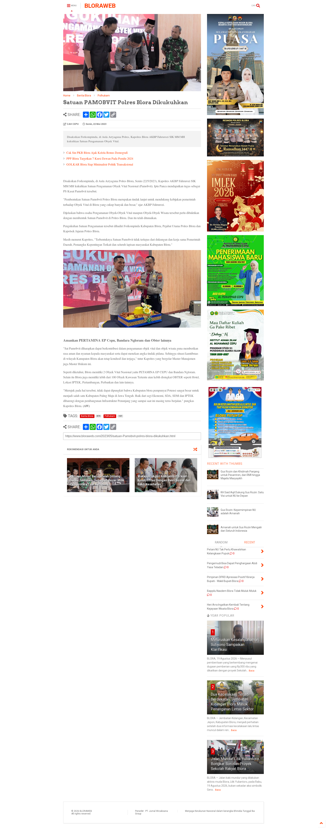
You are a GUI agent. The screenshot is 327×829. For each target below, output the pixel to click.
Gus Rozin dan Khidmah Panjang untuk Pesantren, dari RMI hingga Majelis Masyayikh (240, 475)
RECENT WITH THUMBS (224, 463)
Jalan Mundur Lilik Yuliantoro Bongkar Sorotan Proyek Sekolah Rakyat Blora (235, 764)
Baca (251, 670)
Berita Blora (84, 95)
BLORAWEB (100, 5)
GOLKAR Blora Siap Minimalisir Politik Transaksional (99, 164)
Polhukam (104, 95)
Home (66, 95)
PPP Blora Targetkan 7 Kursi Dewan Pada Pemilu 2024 (99, 158)
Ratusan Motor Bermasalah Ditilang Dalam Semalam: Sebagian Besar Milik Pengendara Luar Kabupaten (97, 480)
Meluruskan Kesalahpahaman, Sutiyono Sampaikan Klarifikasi (235, 644)
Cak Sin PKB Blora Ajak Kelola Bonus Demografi (97, 153)
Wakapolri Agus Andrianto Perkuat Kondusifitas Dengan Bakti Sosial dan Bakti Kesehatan (164, 480)
